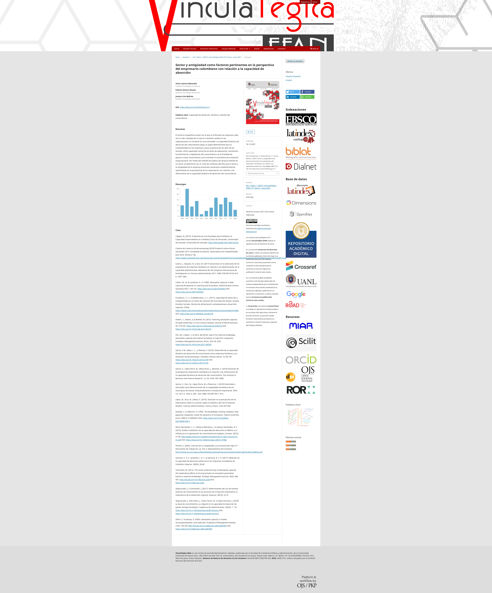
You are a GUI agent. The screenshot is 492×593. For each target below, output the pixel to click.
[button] (293, 92)
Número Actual (189, 48)
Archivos (186, 57)
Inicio (176, 48)
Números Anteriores (209, 48)
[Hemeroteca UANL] (301, 287)
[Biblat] (301, 159)
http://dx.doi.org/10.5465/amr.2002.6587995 (207, 526)
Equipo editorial (228, 48)
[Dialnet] (301, 169)
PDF (251, 132)
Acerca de (244, 48)
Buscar (315, 48)
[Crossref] (301, 270)
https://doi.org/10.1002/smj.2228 (190, 483)
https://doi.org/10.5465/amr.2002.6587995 (194, 529)
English (289, 80)
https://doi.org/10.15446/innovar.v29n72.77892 (206, 440)
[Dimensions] (301, 205)
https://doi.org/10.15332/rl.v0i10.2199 (192, 360)
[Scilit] (301, 351)
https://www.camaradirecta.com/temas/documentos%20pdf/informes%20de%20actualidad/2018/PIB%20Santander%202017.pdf (231, 258)
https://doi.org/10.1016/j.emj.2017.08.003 (193, 344)
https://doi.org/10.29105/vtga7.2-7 (195, 107)
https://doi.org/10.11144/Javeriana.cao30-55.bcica (197, 510)
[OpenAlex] (301, 218)
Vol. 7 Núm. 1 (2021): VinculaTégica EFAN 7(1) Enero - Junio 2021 (217, 57)
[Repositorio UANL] (301, 257)
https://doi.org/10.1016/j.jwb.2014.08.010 (204, 326)
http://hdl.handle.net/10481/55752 (223, 242)
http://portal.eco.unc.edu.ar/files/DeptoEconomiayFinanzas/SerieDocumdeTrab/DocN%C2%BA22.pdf (219, 452)
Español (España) (293, 76)
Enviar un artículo (295, 61)
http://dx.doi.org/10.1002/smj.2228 (195, 479)
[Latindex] (301, 196)
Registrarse (269, 48)
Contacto (281, 48)
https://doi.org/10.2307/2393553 (211, 289)
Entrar (257, 48)
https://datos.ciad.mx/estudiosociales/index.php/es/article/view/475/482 (207, 310)
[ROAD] (296, 306)
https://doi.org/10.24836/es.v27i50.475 (196, 314)
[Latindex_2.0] (301, 143)
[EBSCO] (301, 125)
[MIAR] (301, 330)
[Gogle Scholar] (296, 297)
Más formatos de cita (256, 173)
